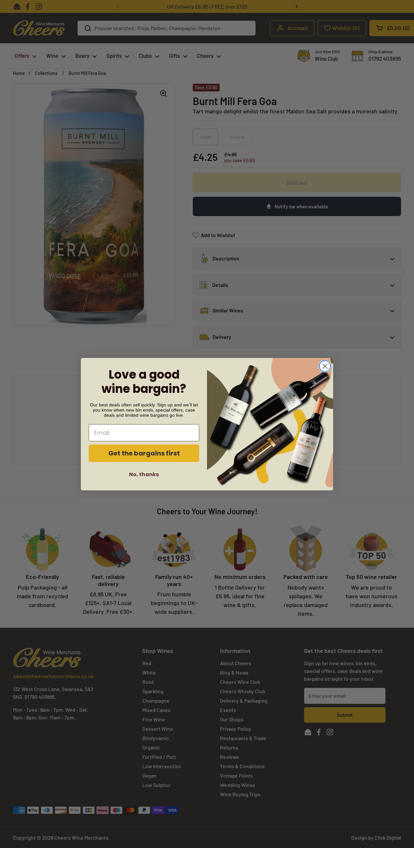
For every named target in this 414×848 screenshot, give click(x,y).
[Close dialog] (325, 366)
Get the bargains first (144, 452)
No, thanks (144, 474)
